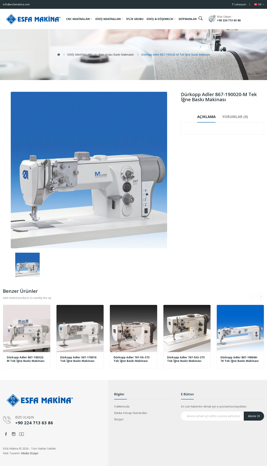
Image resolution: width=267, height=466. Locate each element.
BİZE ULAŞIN (24, 417)
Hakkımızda (121, 406)
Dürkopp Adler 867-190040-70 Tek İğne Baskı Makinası (239, 359)
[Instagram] (14, 434)
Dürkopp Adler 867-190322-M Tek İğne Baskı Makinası (25, 359)
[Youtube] (21, 434)
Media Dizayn (29, 453)
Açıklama (206, 116)
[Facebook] (6, 434)
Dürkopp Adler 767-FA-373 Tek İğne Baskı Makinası (132, 359)
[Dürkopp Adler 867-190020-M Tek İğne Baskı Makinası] (27, 264)
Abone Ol (254, 416)
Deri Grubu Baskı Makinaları (116, 54)
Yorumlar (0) (235, 116)
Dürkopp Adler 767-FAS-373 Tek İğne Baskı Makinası (186, 359)
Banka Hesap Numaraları (130, 413)
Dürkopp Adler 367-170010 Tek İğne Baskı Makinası (78, 359)
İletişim (119, 419)
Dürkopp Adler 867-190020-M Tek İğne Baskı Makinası (175, 54)
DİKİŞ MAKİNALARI (79, 54)
